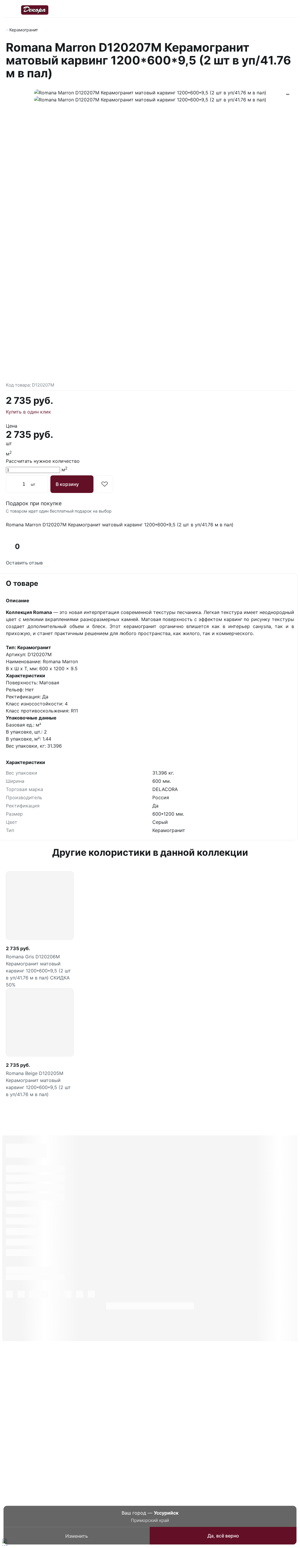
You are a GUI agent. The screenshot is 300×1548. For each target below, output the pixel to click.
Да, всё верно (223, 1536)
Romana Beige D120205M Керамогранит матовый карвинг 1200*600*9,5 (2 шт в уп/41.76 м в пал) (38, 1083)
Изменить (76, 1536)
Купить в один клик (28, 412)
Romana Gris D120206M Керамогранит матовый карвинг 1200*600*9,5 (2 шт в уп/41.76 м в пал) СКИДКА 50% (38, 971)
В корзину (67, 484)
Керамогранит (23, 29)
